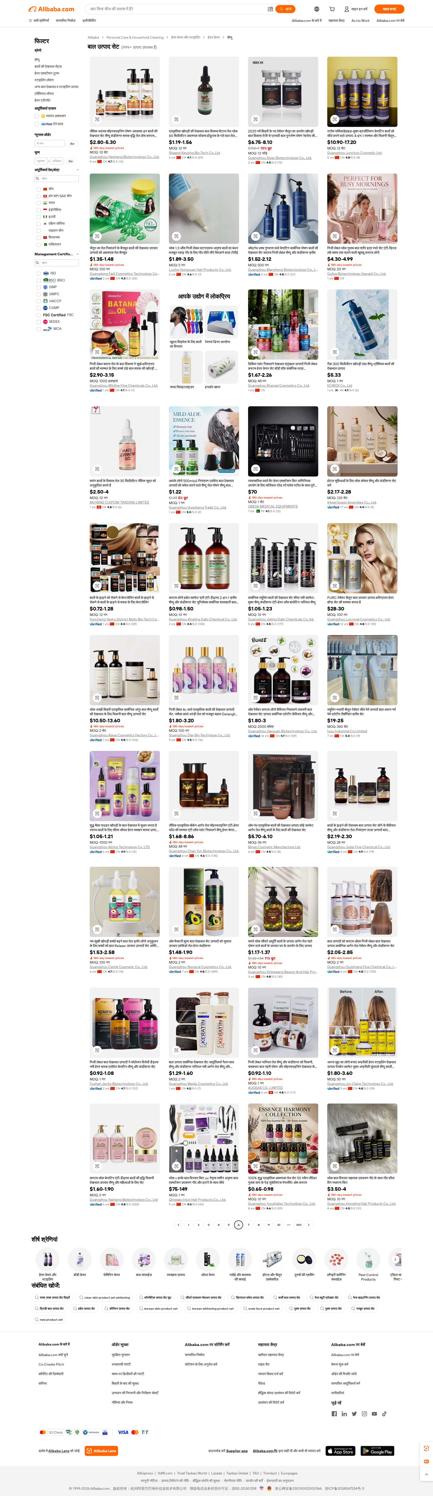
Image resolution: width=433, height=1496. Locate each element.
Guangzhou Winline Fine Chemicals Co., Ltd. (124, 385)
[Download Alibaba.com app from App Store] (341, 1451)
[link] (426, 1448)
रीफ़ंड (261, 1383)
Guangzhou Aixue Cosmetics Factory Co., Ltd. (125, 735)
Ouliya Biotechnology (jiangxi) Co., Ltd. (356, 274)
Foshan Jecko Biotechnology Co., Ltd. (119, 1084)
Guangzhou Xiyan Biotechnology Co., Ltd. (280, 158)
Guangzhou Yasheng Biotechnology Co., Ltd (124, 1200)
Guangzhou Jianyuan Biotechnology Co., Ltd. (282, 731)
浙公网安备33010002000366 (298, 1488)
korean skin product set (161, 1308)
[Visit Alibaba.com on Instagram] (364, 1414)
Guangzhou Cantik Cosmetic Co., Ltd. (119, 967)
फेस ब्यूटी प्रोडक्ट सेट (327, 1297)
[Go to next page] (308, 1224)
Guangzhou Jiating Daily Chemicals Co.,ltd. (281, 619)
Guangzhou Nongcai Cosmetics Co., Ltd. (200, 967)
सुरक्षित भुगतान (121, 1355)
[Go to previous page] (178, 1224)
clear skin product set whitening (107, 1297)
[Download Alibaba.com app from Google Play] (377, 1451)
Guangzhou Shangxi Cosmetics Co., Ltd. (279, 385)
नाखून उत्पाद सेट (365, 1308)
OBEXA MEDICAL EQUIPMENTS (273, 506)
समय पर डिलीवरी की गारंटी (128, 1374)
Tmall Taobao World (192, 1473)
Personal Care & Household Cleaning (135, 37)
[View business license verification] (261, 1488)
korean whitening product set (213, 1308)
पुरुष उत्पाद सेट (302, 1308)
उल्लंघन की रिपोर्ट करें (271, 1402)
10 (278, 1225)
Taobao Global (237, 1473)
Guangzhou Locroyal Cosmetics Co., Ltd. (358, 619)
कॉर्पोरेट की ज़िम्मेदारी (51, 1374)
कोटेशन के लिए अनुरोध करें (201, 1364)
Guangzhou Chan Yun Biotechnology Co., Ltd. (204, 851)
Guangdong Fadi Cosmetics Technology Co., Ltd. (125, 274)
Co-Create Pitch (51, 1364)
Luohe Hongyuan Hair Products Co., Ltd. (200, 270)
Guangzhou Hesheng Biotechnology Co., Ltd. (124, 157)
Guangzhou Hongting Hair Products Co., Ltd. (361, 1204)
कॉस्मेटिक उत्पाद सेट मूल (157, 1297)
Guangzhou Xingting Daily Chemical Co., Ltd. (203, 619)
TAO (255, 1473)
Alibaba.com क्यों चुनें (53, 1355)
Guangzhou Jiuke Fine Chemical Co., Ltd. (358, 847)
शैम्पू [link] (229, 37)
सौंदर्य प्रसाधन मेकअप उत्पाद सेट (204, 1297)
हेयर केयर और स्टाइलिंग (185, 37)
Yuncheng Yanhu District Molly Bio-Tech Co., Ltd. (125, 619)
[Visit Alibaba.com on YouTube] (374, 1414)
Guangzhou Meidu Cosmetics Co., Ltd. (198, 1084)
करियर (43, 1383)
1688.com (165, 1473)
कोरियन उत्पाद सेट (120, 1308)
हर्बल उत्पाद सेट (86, 1308)
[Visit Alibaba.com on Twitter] (354, 1414)
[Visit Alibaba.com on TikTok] (384, 1414)
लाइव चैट (264, 1364)
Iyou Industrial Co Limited (347, 731)
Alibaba (93, 37)
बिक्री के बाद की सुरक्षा (125, 1383)
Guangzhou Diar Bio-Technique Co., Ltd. (199, 735)
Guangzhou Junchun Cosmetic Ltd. (354, 153)
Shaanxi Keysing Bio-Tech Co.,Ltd (194, 153)
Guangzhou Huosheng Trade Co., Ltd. (198, 507)
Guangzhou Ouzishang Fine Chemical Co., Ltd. (362, 967)
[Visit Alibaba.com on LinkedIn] (344, 1414)
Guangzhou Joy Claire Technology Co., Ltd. (360, 1084)
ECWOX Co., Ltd (339, 385)
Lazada (216, 1473)
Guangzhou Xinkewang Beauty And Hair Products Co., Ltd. (283, 972)
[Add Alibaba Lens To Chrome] (101, 1451)
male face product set (264, 1308)
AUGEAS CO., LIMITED (265, 1088)
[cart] (333, 10)
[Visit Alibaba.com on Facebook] (334, 1414)
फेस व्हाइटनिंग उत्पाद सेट (366, 1297)
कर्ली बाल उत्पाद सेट (289, 1297)
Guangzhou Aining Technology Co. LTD (120, 847)
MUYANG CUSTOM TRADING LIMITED (119, 502)
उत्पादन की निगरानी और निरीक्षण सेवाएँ (135, 1393)
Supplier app (237, 1451)
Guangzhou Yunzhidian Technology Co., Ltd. (281, 1204)
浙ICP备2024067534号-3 (344, 1488)
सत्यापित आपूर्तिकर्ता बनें (345, 1383)
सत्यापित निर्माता (194, 1355)
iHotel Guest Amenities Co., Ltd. (352, 502)
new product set (51, 1319)
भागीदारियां (337, 1393)
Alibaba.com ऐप (265, 1451)
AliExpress (145, 1473)
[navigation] (57, 631)
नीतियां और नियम (122, 1402)
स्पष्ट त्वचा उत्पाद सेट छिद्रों (55, 1297)
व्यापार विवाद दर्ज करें (270, 1374)
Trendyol (270, 1473)
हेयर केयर (214, 37)
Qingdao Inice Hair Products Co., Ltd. (197, 1200)
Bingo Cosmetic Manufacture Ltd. (274, 847)
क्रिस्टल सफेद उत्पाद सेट (250, 1297)
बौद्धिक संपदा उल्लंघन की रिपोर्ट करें (279, 1393)
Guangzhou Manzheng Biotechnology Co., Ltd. (283, 270)
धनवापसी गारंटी (121, 1364)
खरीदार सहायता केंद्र (271, 1355)
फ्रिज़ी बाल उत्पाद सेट (52, 1308)
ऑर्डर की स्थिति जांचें (344, 1374)
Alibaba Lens (58, 1451)
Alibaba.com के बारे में (54, 1344)
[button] (270, 9)
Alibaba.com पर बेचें (345, 1355)
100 (298, 1225)
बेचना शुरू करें (339, 1364)
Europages (289, 1473)
